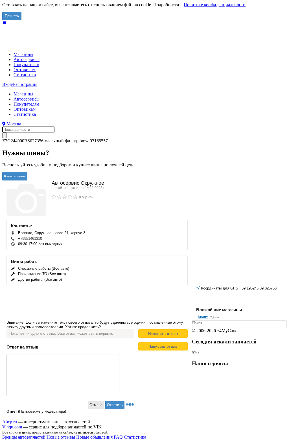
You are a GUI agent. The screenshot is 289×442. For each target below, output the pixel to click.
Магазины (23, 54)
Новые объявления (94, 437)
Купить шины (15, 176)
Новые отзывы (61, 437)
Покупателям (26, 64)
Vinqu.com (12, 426)
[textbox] (28, 129)
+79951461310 (30, 238)
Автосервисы (27, 59)
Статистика (25, 74)
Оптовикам (25, 69)
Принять (12, 16)
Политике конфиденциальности (215, 4)
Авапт (203, 317)
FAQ (118, 437)
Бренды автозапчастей (23, 437)
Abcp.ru (9, 421)
